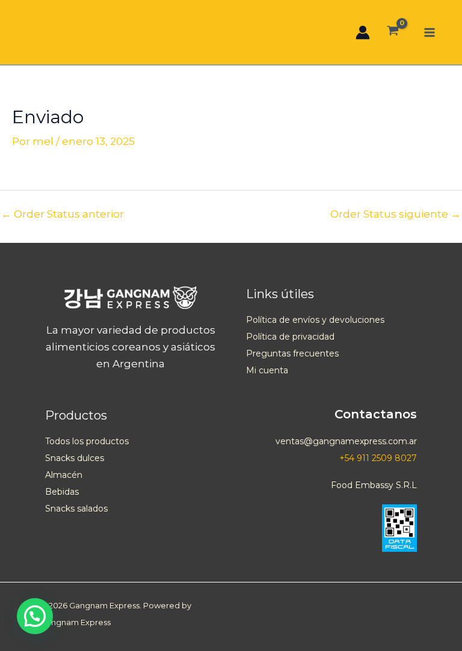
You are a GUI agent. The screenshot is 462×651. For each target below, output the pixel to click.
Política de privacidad (290, 336)
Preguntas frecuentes (292, 353)
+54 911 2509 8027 (378, 458)
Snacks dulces (74, 458)
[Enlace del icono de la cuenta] (363, 32)
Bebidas (62, 491)
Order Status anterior (62, 214)
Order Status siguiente (395, 214)
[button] (35, 616)
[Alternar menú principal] (429, 32)
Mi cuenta (267, 370)
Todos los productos (87, 441)
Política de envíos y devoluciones (315, 319)
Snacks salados (76, 508)
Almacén (63, 474)
